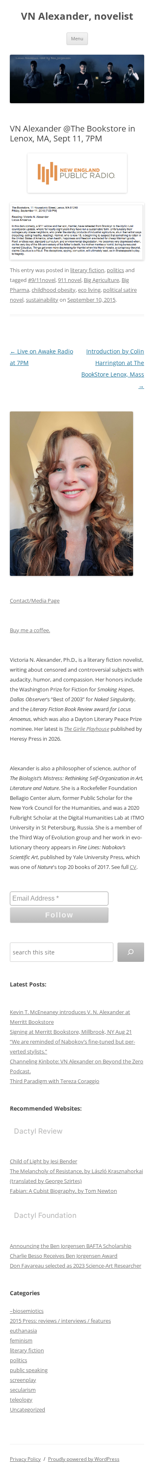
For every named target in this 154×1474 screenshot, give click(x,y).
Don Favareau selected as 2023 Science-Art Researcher (75, 1265)
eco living (89, 289)
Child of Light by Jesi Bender (43, 1161)
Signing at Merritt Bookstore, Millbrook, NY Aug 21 (71, 1031)
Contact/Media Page (35, 600)
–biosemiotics (27, 1311)
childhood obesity (54, 289)
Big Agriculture (101, 280)
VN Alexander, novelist (77, 16)
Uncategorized (27, 1409)
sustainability (42, 299)
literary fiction (87, 270)
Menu (77, 38)
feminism (21, 1340)
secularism (23, 1389)
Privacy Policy (25, 1459)
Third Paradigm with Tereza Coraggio (54, 1081)
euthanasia (23, 1330)
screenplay (23, 1380)
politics (115, 270)
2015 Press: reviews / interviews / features (60, 1320)
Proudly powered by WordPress (84, 1459)
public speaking (29, 1370)
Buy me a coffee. (30, 630)
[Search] (130, 952)
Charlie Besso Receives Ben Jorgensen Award (63, 1255)
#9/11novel (41, 280)
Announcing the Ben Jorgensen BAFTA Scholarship (70, 1246)
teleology (21, 1399)
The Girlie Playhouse (86, 728)
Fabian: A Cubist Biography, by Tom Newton (63, 1190)
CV (133, 867)
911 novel (69, 280)
